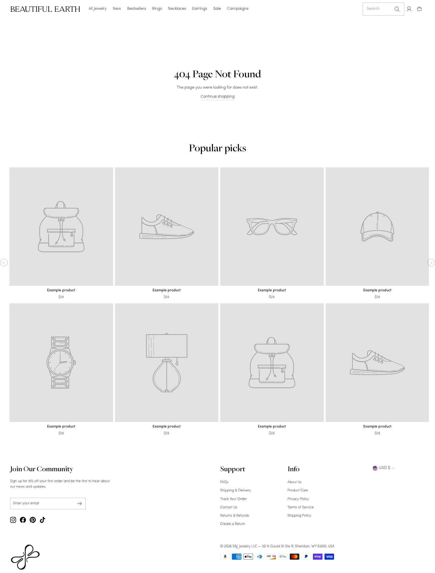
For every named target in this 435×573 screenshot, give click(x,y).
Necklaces (177, 9)
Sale (217, 9)
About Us (294, 482)
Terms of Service (300, 507)
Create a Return (232, 524)
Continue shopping (218, 97)
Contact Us (228, 507)
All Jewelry (98, 9)
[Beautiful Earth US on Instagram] (13, 520)
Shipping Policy (299, 515)
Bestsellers (136, 9)
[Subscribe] (80, 503)
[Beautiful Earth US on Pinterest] (33, 520)
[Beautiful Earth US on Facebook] (23, 520)
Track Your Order (233, 499)
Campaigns (237, 9)
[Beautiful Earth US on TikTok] (43, 520)
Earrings (199, 9)
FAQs (224, 482)
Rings (157, 9)
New (117, 9)
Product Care (297, 490)
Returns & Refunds (234, 515)
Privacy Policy (298, 499)
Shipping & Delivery (235, 490)
